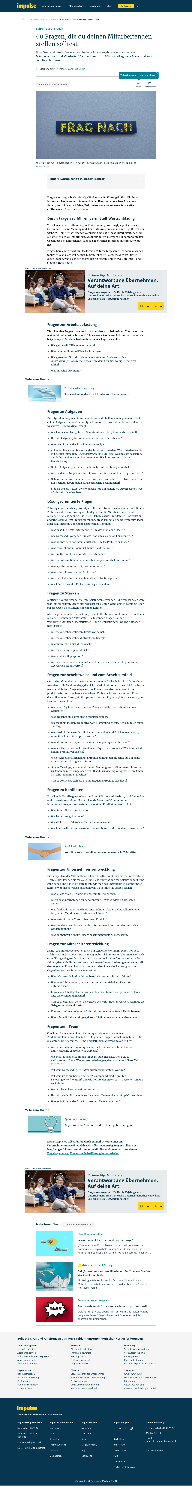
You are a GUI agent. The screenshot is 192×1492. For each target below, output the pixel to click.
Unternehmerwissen (52, 6)
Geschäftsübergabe (134, 1384)
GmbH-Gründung (133, 1373)
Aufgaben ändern (79, 1363)
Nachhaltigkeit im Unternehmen (140, 1377)
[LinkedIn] (115, 1428)
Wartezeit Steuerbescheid (84, 1388)
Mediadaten (56, 1455)
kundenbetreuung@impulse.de (161, 1441)
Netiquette (86, 1455)
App (83, 1450)
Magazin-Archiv (89, 1444)
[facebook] (125, 1428)
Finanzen (75, 1370)
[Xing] (120, 1428)
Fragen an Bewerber (81, 1352)
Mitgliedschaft (76, 6)
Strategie (129, 1370)
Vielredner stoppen (27, 1363)
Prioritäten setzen (133, 1381)
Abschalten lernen (26, 1352)
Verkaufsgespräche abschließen (140, 1363)
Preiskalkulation (79, 1381)
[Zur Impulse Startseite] (23, 19)
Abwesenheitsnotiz (26, 1360)
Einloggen (126, 6)
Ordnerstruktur (25, 1388)
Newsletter (86, 1433)
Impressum (119, 1444)
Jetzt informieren (151, 306)
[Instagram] (131, 1428)
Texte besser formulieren (137, 1349)
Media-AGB (119, 1461)
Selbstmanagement (27, 1345)
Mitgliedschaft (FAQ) (27, 1428)
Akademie (95, 6)
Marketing (129, 1345)
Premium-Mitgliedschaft (29, 1442)
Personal (75, 1345)
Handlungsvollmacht (27, 1384)
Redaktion (55, 1439)
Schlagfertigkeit (25, 1349)
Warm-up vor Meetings (28, 1377)
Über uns (54, 1428)
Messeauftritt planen (134, 1360)
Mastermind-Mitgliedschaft (31, 1447)
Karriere (54, 1450)
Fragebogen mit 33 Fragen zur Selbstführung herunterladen (83, 1153)
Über (109, 6)
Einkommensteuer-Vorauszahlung (88, 1377)
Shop (84, 1439)
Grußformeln (23, 1381)
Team (52, 1433)
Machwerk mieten (155, 1450)
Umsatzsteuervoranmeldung (85, 1384)
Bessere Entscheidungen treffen (140, 1388)
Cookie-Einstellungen (124, 1467)
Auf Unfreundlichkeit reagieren (33, 1356)
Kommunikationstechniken (53, 84)
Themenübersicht (58, 1444)
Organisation (24, 1370)
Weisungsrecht (78, 1356)
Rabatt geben (131, 1356)
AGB (116, 1455)
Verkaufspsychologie (134, 1352)
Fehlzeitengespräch (80, 1360)
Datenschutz (120, 1450)
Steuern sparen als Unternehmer (87, 1373)
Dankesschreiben (26, 1373)
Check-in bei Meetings (82, 1349)
